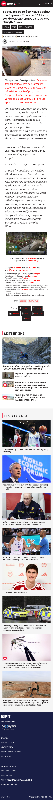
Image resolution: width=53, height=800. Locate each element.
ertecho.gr (34, 260)
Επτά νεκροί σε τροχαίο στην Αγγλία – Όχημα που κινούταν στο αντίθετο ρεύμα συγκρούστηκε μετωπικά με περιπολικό (24, 628)
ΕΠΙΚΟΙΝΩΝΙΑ (6, 775)
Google (36, 274)
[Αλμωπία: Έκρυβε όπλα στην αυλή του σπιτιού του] (8, 375)
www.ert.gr (5, 797)
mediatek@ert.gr (8, 721)
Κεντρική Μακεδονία (13, 32)
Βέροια (23, 301)
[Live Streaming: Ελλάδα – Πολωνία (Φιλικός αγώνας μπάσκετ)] (26, 433)
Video (6, 27)
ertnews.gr (26, 289)
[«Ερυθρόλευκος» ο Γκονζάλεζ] (26, 576)
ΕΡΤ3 (14, 27)
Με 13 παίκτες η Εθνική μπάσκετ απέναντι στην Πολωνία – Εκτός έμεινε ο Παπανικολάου (23, 558)
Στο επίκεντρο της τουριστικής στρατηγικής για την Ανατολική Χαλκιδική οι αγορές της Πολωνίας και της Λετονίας (31, 386)
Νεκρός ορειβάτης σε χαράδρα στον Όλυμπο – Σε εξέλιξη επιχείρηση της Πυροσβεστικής (26, 367)
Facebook (32, 276)
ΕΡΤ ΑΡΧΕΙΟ (5, 756)
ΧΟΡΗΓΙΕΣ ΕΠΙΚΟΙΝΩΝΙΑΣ (11, 751)
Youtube (36, 280)
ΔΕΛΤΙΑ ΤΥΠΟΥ (7, 747)
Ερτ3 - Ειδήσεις (26, 27)
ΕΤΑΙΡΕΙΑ (4, 738)
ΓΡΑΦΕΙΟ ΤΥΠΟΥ (7, 742)
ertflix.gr (32, 258)
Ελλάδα (32, 267)
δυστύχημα (33, 301)
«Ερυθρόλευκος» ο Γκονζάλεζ (15, 592)
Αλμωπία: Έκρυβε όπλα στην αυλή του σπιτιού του (31, 375)
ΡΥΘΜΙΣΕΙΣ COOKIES (9, 784)
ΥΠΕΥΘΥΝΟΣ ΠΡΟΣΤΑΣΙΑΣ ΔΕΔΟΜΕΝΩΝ (17, 780)
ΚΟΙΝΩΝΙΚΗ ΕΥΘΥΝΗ (9, 771)
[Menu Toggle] (19, 3)
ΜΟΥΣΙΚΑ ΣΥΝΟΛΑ (8, 766)
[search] (39, 4)
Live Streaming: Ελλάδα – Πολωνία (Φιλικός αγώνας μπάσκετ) (25, 450)
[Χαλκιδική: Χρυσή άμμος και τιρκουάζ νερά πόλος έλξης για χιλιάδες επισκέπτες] (8, 397)
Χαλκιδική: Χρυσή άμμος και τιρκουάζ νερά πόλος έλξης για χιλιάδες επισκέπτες (30, 397)
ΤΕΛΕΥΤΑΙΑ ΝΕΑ (15, 416)
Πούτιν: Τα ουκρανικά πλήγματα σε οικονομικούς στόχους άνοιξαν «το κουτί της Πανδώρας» (24, 523)
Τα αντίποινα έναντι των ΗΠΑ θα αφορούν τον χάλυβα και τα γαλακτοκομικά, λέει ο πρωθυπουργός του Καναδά (26, 487)
